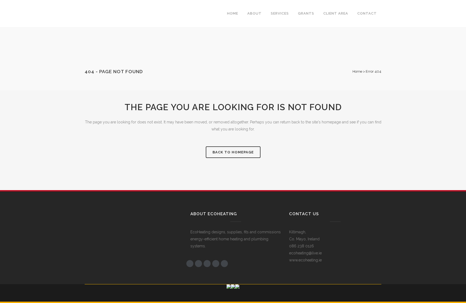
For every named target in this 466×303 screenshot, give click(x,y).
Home (357, 71)
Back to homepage (233, 152)
